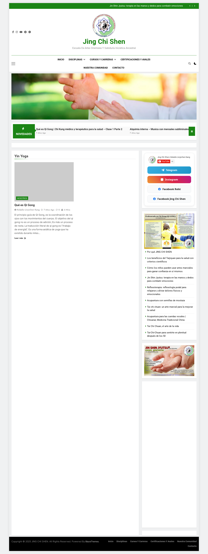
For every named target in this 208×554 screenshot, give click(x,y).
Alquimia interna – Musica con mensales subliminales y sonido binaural (149, 129)
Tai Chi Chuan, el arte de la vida (163, 326)
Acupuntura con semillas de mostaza (166, 300)
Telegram (171, 170)
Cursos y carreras (101, 59)
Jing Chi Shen (104, 41)
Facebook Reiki (171, 189)
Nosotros (22, 198)
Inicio (61, 59)
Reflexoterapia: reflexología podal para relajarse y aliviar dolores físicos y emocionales (166, 291)
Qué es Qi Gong (24, 205)
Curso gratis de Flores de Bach (167, 6)
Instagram (171, 179)
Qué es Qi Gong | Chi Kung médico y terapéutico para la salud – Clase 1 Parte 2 (59, 129)
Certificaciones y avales (135, 59)
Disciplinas (75, 59)
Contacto (118, 67)
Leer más (18, 238)
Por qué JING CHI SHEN (159, 252)
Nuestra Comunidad (96, 67)
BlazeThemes (92, 541)
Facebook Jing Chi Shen (171, 199)
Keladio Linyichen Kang (28, 209)
